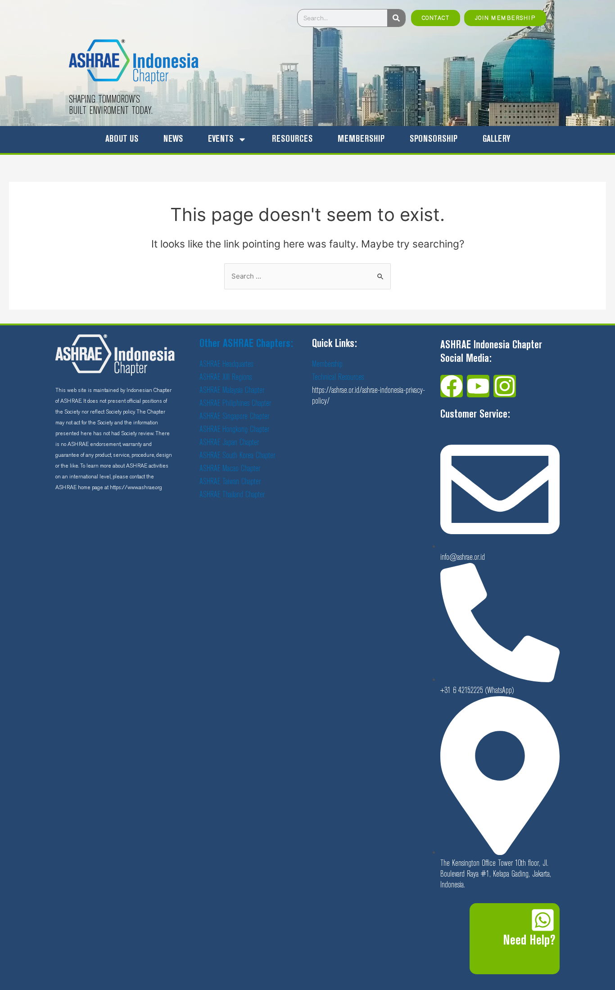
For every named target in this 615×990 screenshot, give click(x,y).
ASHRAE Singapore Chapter (234, 416)
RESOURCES (292, 139)
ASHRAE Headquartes (226, 364)
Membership (327, 364)
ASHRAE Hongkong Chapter (234, 429)
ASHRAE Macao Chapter (229, 468)
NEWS (173, 139)
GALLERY (496, 139)
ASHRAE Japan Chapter (229, 442)
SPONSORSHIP (433, 139)
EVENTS (220, 139)
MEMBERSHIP (361, 139)
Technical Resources (338, 377)
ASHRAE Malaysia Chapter (231, 390)
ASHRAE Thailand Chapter (232, 495)
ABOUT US (121, 139)
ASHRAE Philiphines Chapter (235, 403)
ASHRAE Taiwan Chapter (230, 482)
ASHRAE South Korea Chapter (237, 455)
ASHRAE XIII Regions (225, 377)
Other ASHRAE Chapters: (246, 344)
